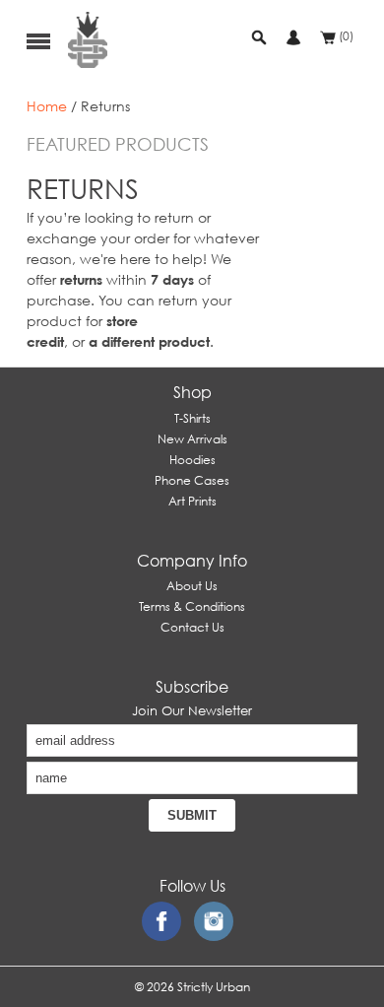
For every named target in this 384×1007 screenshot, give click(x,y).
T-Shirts (192, 418)
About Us (192, 585)
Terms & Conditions (192, 606)
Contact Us (192, 627)
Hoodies (192, 459)
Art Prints (192, 501)
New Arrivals (192, 439)
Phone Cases (192, 480)
